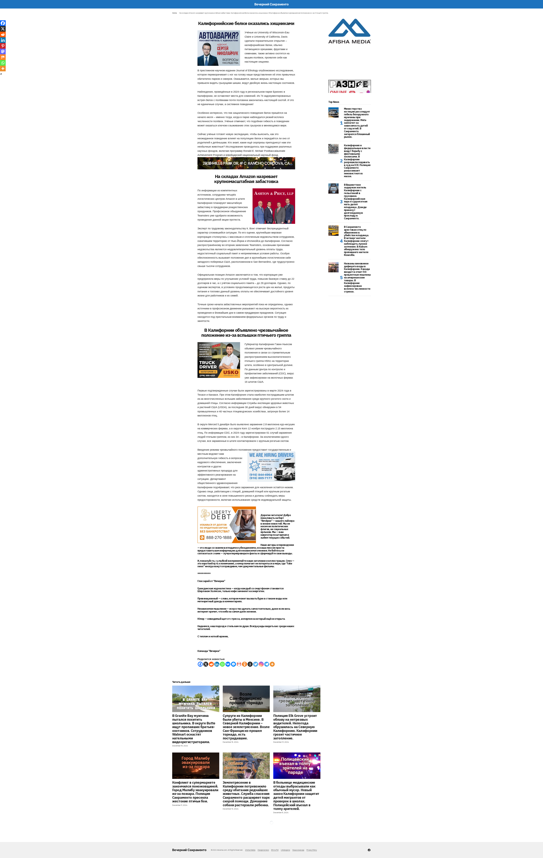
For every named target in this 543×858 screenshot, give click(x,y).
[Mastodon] (3, 51)
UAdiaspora (285, 850)
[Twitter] (255, 664)
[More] (272, 664)
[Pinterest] (3, 46)
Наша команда (298, 850)
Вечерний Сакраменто (271, 4)
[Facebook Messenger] (233, 664)
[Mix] (3, 57)
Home (174, 13)
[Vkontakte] (227, 664)
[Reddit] (211, 664)
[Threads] (250, 664)
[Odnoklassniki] (244, 664)
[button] (173, 4)
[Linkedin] (216, 664)
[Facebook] (200, 664)
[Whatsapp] (222, 664)
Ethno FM (275, 850)
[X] (205, 664)
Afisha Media (250, 850)
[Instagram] (261, 664)
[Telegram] (266, 664)
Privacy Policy (311, 850)
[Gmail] (239, 664)
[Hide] (1, 74)
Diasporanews (263, 850)
